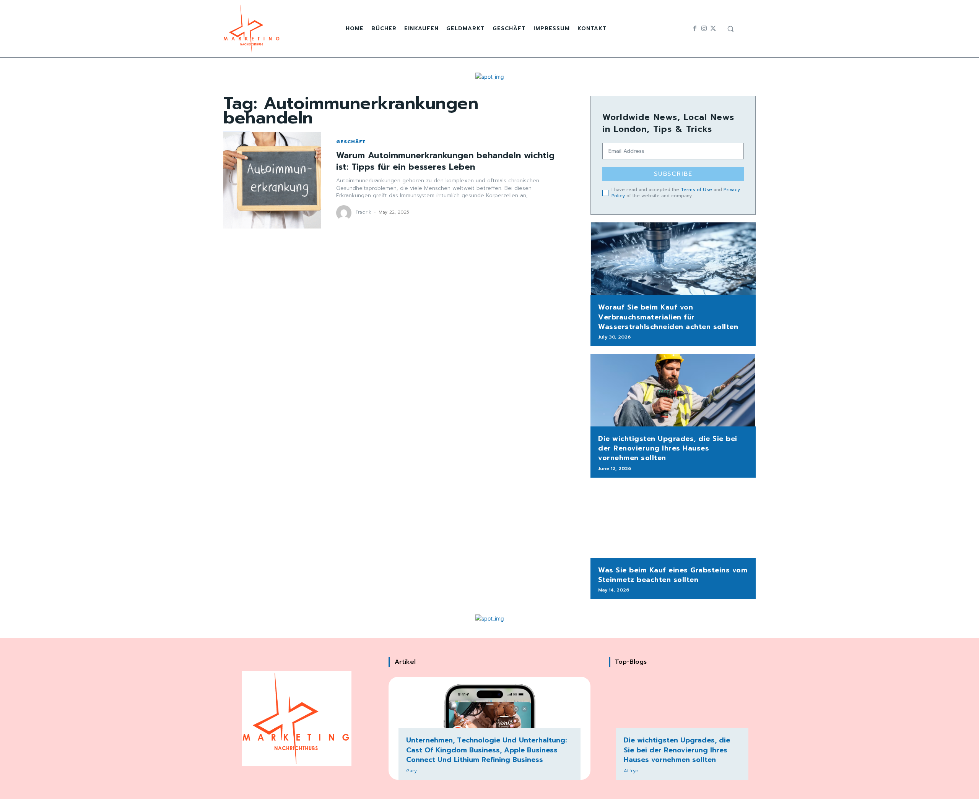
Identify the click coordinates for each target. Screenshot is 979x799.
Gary (411, 770)
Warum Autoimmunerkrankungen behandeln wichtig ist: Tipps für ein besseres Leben (445, 161)
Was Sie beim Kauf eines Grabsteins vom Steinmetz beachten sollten (672, 575)
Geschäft (351, 141)
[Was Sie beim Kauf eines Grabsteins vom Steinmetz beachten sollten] (673, 521)
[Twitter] (713, 28)
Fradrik (363, 212)
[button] (730, 29)
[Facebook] (694, 28)
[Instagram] (704, 28)
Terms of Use (696, 189)
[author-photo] (345, 212)
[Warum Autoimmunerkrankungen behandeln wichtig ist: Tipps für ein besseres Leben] (272, 180)
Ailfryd (631, 770)
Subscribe (673, 173)
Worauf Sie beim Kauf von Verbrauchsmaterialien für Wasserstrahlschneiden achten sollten (668, 317)
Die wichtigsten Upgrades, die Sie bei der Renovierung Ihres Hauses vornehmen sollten (667, 448)
